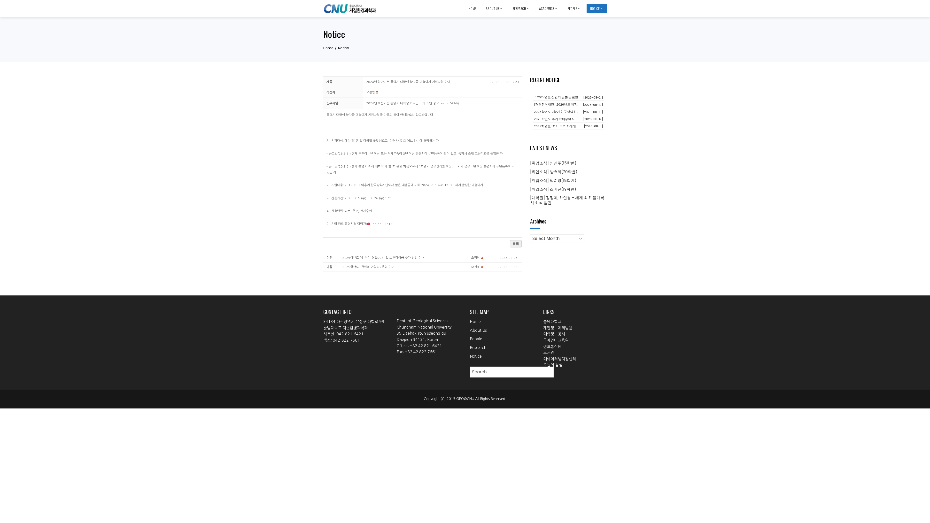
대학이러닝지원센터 (559, 359)
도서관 (548, 352)
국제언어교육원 (556, 340)
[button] (370, 92)
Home (472, 8)
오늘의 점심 (552, 365)
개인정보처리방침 (557, 328)
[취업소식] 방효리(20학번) (553, 172)
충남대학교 (552, 321)
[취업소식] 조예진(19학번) (553, 189)
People (572, 8)
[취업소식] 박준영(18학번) (553, 180)
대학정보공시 (554, 334)
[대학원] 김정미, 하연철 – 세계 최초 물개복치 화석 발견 (567, 200)
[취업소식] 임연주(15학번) (553, 163)
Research (519, 8)
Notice (595, 8)
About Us (492, 8)
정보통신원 (552, 346)
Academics (546, 8)
